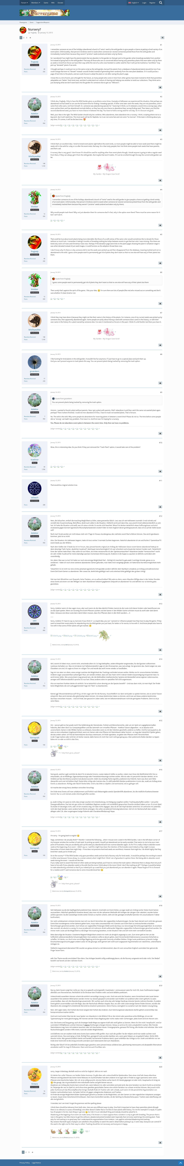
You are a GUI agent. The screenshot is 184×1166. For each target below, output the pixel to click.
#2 (161, 96)
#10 (160, 443)
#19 (160, 985)
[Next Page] (30, 37)
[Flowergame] (92, 13)
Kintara (66, 1137)
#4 (161, 189)
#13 (160, 604)
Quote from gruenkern (63, 398)
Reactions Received (29, 69)
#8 (161, 354)
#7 (161, 313)
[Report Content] (160, 87)
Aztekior (66, 971)
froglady (34, 33)
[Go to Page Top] (180, 1163)
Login (144, 3)
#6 (161, 272)
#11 (160, 480)
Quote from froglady (62, 196)
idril (66, 645)
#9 (161, 392)
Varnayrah (67, 891)
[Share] (162, 37)
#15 (160, 720)
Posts (25, 71)
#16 (160, 770)
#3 (161, 139)
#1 (161, 45)
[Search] (160, 2)
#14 (160, 659)
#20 (160, 1067)
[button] (134, 2)
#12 (160, 516)
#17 (160, 831)
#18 (160, 905)
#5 (161, 234)
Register (152, 3)
